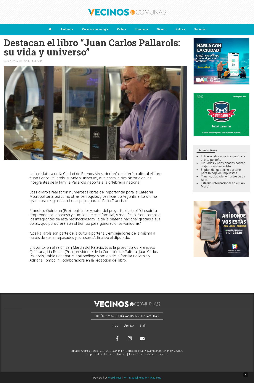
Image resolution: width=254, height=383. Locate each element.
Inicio (115, 325)
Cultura (121, 29)
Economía (141, 29)
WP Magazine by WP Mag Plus (142, 377)
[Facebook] (117, 338)
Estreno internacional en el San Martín (223, 184)
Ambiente (67, 29)
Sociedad (200, 29)
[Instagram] (129, 338)
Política (180, 29)
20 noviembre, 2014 (18, 61)
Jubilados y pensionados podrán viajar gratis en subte (223, 164)
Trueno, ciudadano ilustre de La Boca (223, 178)
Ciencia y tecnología (95, 29)
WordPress (114, 377)
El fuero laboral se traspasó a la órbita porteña (223, 158)
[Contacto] (141, 338)
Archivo (129, 325)
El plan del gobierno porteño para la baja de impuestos (221, 171)
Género (161, 29)
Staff (143, 325)
